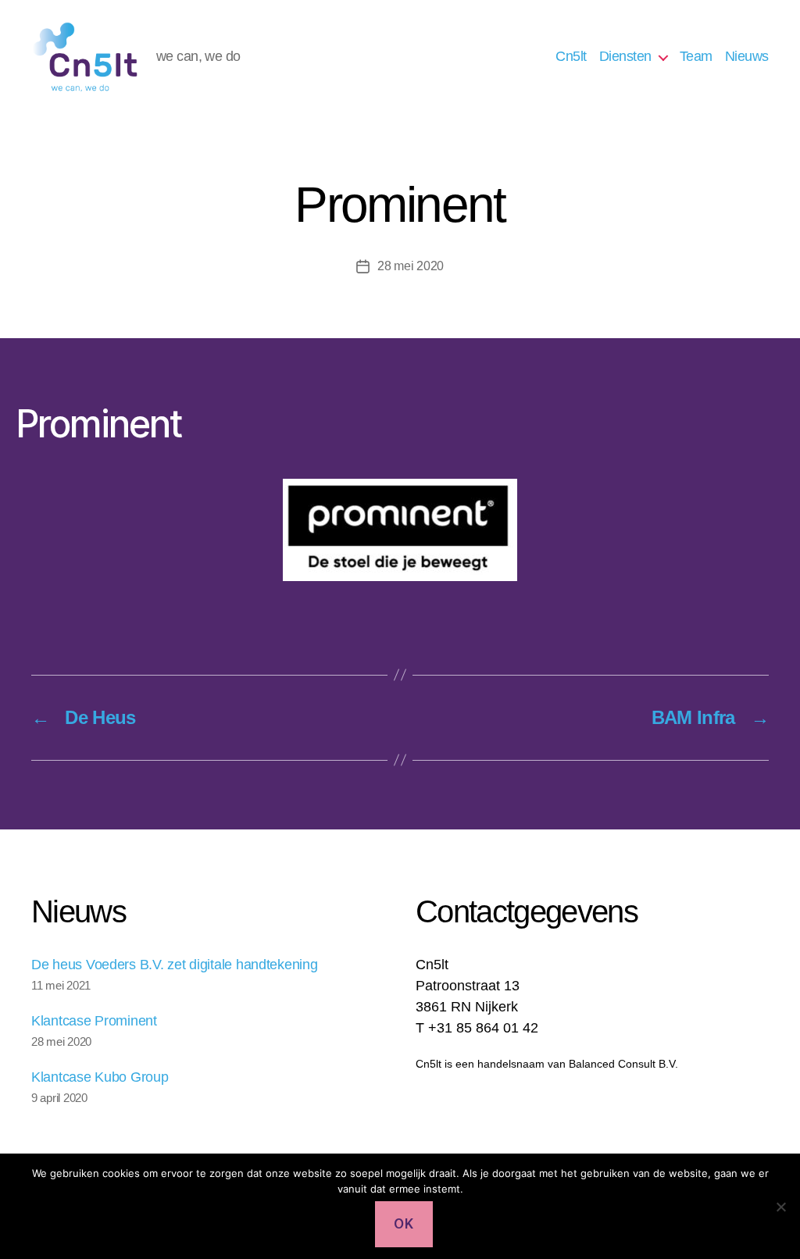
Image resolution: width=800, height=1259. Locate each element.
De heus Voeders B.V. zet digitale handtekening (174, 964)
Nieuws (747, 56)
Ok (403, 1224)
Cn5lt (571, 56)
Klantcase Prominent (94, 1021)
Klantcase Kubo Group (100, 1077)
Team (696, 56)
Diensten (625, 56)
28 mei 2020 (410, 266)
